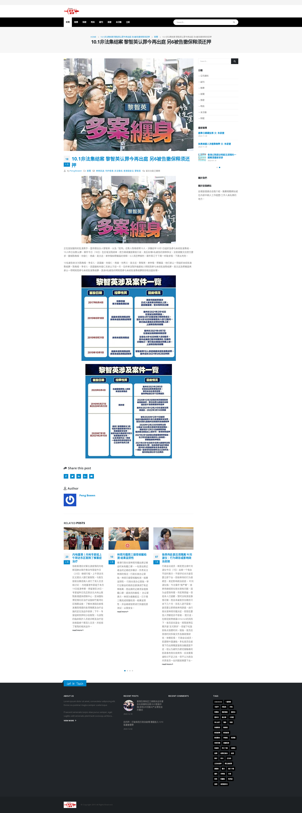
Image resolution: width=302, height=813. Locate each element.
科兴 (222, 758)
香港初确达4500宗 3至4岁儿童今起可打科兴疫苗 (177, 556)
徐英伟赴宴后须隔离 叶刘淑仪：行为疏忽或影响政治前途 (132, 558)
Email (91, 476)
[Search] (234, 22)
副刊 (101, 22)
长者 (229, 774)
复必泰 (224, 717)
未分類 (118, 22)
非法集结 (118, 170)
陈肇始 (223, 779)
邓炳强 (223, 774)
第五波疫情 (228, 763)
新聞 (68, 22)
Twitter (72, 476)
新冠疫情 (217, 733)
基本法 (216, 717)
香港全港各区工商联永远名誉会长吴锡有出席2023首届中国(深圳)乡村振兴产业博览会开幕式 (218, 137)
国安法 (233, 712)
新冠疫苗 (226, 733)
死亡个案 (225, 748)
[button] (125, 670)
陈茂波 (230, 779)
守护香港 (109, 170)
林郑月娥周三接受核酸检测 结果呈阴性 (87, 556)
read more (77, 611)
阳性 (215, 779)
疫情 (215, 753)
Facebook (66, 476)
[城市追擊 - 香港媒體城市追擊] (71, 11)
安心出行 (217, 722)
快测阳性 (217, 727)
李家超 (225, 738)
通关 (215, 774)
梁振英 (216, 748)
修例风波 (100, 170)
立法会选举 (217, 763)
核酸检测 (226, 743)
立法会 (229, 758)
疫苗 (232, 753)
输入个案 (231, 769)
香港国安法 (128, 170)
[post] (202, 135)
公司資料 (204, 75)
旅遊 (109, 22)
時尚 (93, 22)
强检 (224, 722)
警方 (223, 769)
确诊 (215, 758)
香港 (215, 784)
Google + (85, 476)
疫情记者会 (224, 753)
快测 (231, 722)
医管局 (216, 712)
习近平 (216, 707)
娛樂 (76, 22)
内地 (231, 707)
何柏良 (224, 707)
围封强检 (225, 712)
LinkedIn (78, 476)
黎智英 (138, 170)
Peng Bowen (76, 170)
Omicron (218, 702)
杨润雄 (233, 738)
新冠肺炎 (217, 738)
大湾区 (232, 717)
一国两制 (228, 702)
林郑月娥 (217, 743)
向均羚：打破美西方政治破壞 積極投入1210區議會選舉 (217, 154)
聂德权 (216, 769)
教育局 (225, 727)
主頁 (128, 22)
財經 (84, 22)
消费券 (233, 748)
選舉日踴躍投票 (206, 165)
